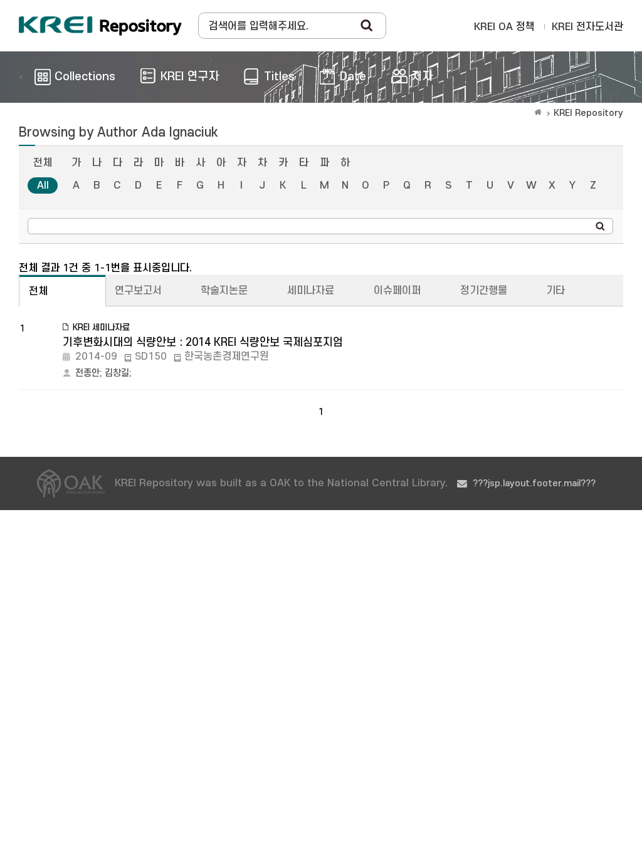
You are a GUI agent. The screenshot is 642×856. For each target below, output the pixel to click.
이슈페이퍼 (397, 290)
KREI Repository (588, 113)
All (43, 185)
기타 (555, 290)
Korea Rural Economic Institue (100, 25)
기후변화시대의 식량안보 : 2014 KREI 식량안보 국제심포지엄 (203, 342)
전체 (42, 163)
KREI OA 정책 (504, 27)
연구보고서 (138, 290)
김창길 (117, 373)
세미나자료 (310, 290)
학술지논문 (224, 290)
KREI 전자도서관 (587, 27)
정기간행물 (483, 290)
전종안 (87, 373)
